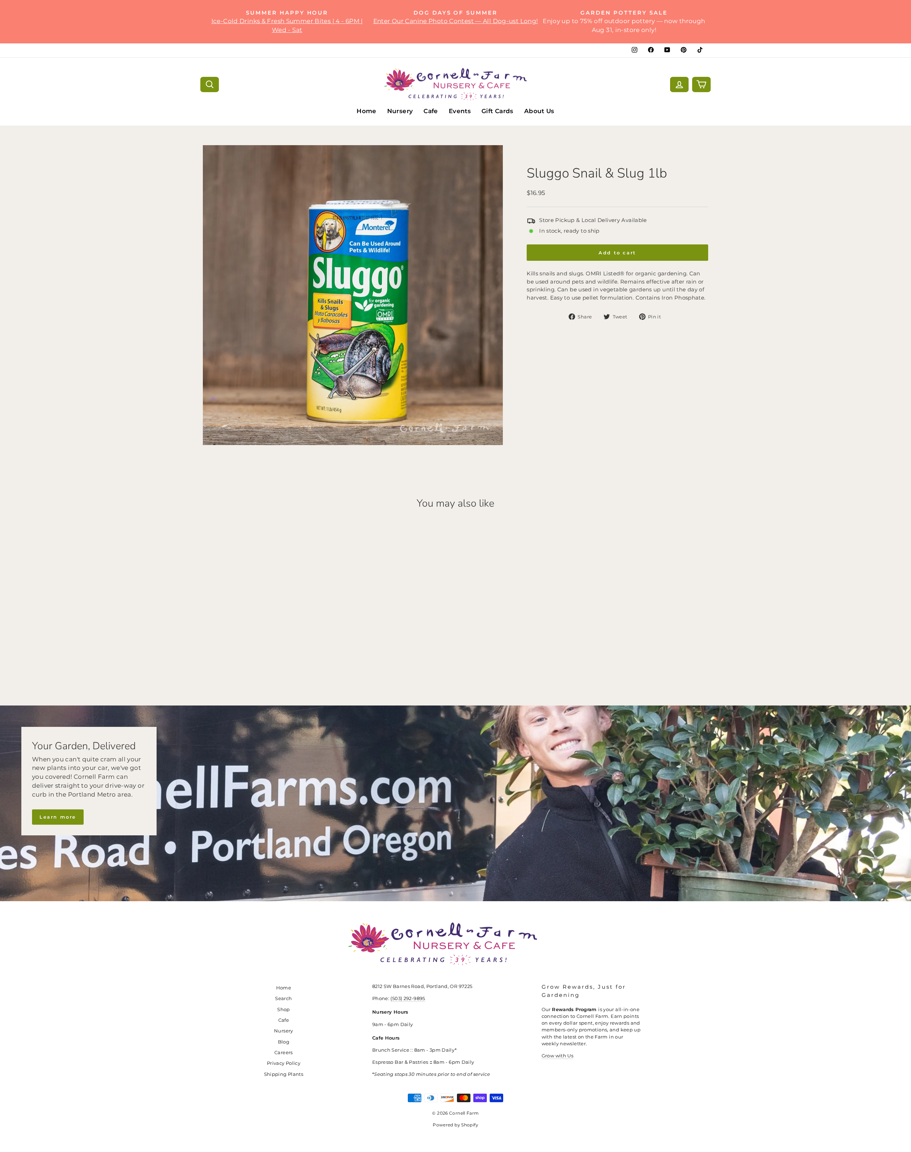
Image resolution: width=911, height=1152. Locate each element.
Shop (283, 1009)
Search (283, 998)
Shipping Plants (284, 1074)
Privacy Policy (283, 1063)
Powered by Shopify (455, 1124)
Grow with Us (558, 1055)
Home (366, 111)
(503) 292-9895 (407, 998)
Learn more (58, 817)
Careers (283, 1052)
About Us (539, 111)
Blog (284, 1042)
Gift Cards (497, 111)
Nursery (400, 111)
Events (460, 111)
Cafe (430, 111)
